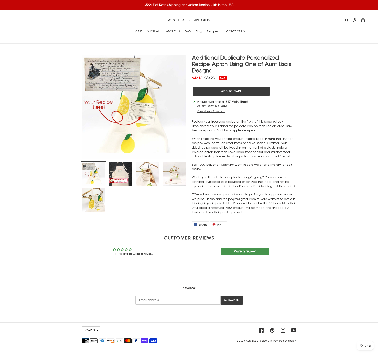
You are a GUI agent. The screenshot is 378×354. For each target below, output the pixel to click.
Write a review (245, 251)
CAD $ (90, 330)
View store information (211, 111)
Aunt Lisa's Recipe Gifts (189, 20)
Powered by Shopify (284, 340)
